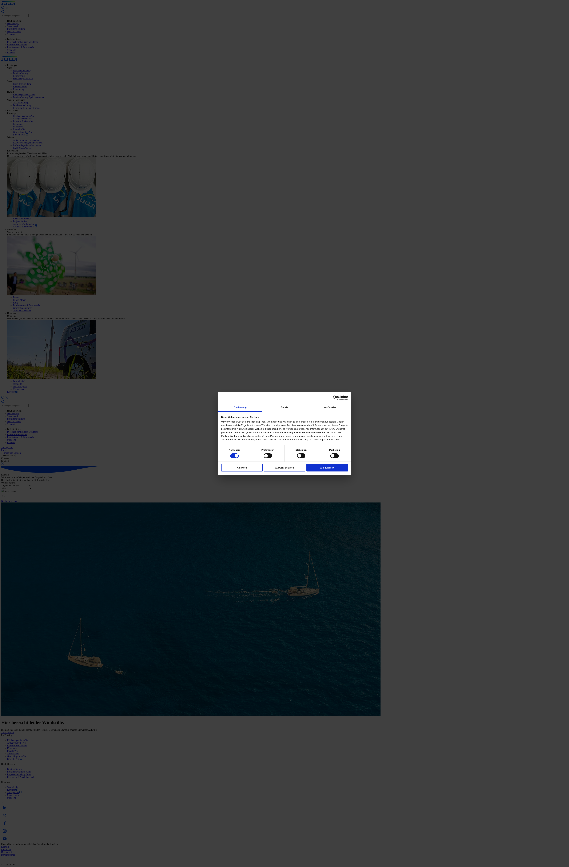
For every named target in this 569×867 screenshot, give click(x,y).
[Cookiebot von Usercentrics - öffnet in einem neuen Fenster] (335, 397)
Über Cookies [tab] (329, 407)
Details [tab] (284, 407)
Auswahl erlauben (284, 467)
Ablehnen (242, 467)
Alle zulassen (327, 467)
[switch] (268, 455)
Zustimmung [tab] (240, 407)
